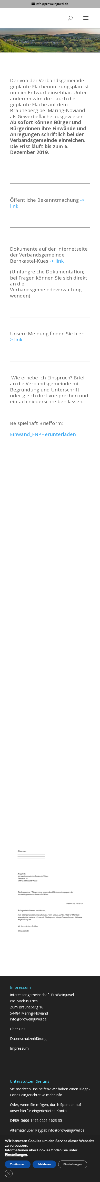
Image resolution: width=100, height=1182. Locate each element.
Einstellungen (16, 1155)
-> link (56, 261)
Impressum (19, 1048)
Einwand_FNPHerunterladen (43, 434)
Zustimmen (17, 1164)
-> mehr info (52, 1094)
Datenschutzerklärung (28, 1038)
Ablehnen (44, 1164)
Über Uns (17, 1028)
